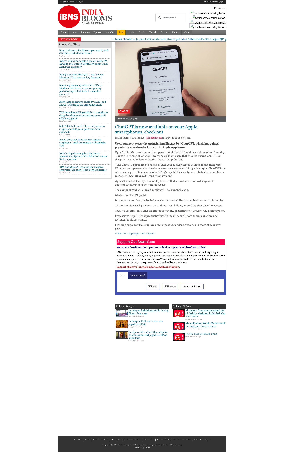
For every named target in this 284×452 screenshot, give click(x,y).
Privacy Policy (118, 440)
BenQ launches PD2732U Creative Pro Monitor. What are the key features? (81, 76)
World (131, 32)
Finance (85, 32)
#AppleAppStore (136, 233)
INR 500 (152, 286)
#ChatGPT (120, 233)
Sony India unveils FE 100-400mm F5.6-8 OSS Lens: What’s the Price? (83, 52)
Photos (175, 32)
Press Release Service (182, 440)
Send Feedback (163, 440)
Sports (97, 32)
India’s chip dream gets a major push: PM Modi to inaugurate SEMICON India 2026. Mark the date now (83, 64)
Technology (69, 39)
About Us (78, 440)
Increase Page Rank (142, 447)
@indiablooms (154, 138)
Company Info (176, 445)
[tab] (122, 275)
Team (87, 440)
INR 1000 (170, 286)
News (74, 32)
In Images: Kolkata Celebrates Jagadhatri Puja (145, 323)
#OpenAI (150, 233)
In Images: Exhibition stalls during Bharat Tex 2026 (148, 312)
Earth (142, 32)
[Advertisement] (85, 307)
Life (121, 32)
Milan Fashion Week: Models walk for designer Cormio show (205, 324)
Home (63, 32)
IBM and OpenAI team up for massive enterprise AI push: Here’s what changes (83, 168)
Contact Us (149, 440)
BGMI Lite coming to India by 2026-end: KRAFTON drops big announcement (82, 103)
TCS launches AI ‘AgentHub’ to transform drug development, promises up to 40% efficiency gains (83, 115)
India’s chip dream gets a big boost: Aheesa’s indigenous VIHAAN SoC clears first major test (83, 156)
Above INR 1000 (192, 286)
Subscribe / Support (202, 440)
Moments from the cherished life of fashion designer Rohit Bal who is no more (205, 313)
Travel (164, 32)
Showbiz (110, 32)
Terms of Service (134, 440)
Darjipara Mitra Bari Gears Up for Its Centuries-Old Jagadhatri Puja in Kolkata (148, 335)
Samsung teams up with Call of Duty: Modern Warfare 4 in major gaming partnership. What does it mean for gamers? (81, 89)
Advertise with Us (100, 440)
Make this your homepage (213, 2)
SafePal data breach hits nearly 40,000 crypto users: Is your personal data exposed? (82, 129)
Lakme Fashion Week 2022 (201, 334)
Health (153, 32)
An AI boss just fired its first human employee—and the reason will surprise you (82, 143)
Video (187, 32)
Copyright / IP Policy (159, 445)
